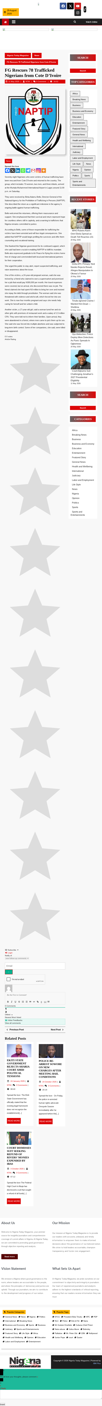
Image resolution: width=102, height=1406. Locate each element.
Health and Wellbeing (82, 140)
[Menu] (41, 22)
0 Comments (22, 1085)
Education (77, 117)
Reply (3, 1388)
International (78, 146)
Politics (76, 175)
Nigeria (76, 170)
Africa (75, 93)
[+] (45, 1002)
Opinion (87, 170)
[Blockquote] (30, 1001)
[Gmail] (33, 170)
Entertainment (79, 123)
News (36, 55)
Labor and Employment (83, 158)
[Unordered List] (26, 1001)
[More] (43, 170)
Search (82, 57)
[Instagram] (77, 12)
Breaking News (79, 99)
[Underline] (15, 1001)
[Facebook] (63, 6)
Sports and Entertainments (79, 183)
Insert (2, 1404)
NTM (28, 81)
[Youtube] (77, 6)
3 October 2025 (17, 1169)
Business (77, 105)
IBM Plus (97, 1363)
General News (79, 134)
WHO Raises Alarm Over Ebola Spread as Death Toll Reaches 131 (82, 233)
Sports (87, 175)
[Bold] (8, 1001)
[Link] (38, 1001)
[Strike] (19, 1001)
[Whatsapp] (23, 170)
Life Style (76, 164)
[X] (12, 170)
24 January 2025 (17, 1081)
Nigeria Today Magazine (18, 55)
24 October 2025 (49, 1082)
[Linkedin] (17, 170)
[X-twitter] (70, 6)
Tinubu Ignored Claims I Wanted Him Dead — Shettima (82, 304)
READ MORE (14, 1120)
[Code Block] (34, 1001)
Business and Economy (83, 111)
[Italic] (12, 1001)
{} (41, 1002)
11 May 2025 (13, 81)
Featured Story (79, 129)
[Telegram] (28, 170)
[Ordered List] (23, 1001)
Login (9, 953)
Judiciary (76, 152)
